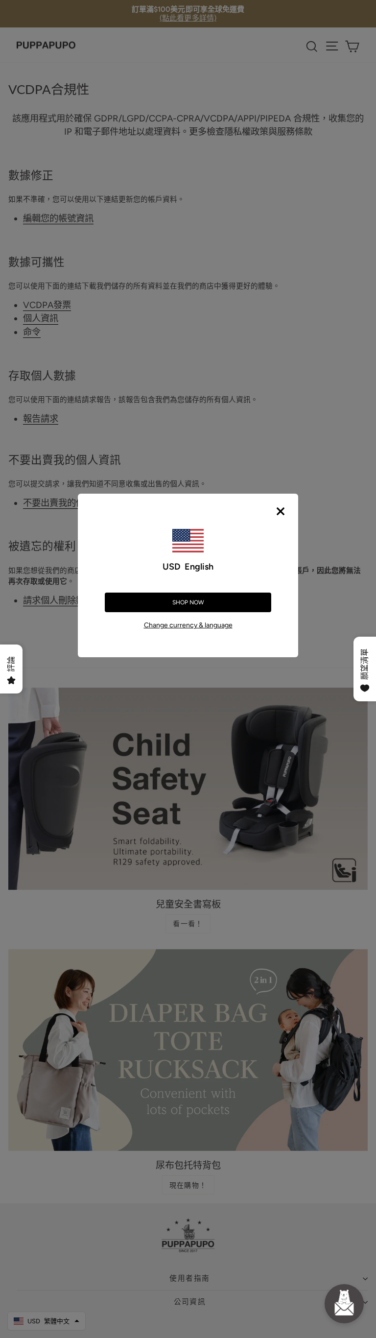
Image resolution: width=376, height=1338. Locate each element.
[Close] (280, 511)
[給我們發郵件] (344, 1303)
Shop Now (188, 602)
